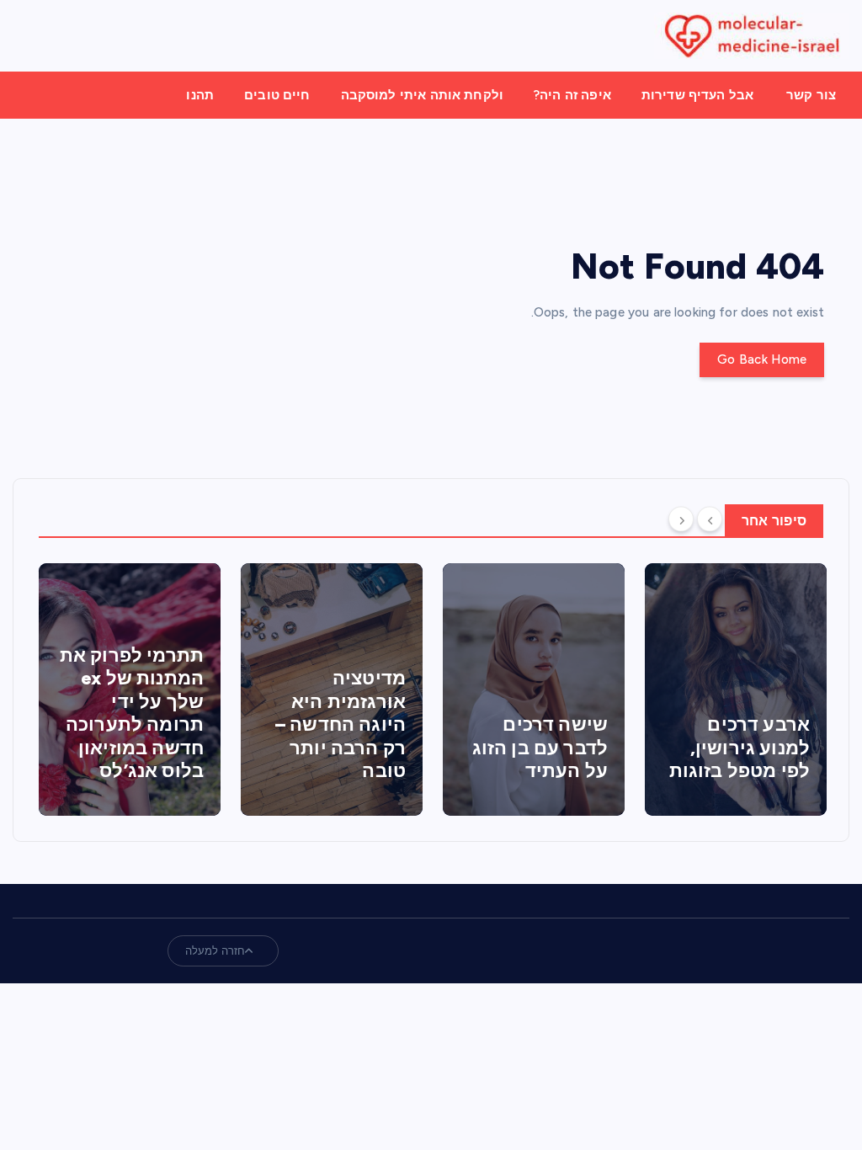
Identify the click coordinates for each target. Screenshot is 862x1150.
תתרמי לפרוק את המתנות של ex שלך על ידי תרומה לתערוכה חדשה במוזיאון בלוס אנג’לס (132, 713)
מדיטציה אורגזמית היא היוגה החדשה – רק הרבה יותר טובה (340, 724)
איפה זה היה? (572, 95)
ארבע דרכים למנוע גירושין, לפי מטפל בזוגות (739, 747)
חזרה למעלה (215, 951)
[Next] (681, 519)
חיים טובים (277, 95)
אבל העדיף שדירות (697, 95)
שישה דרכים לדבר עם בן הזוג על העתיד (540, 747)
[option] (130, 689)
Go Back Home (761, 359)
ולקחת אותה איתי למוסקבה (422, 95)
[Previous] (709, 519)
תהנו (200, 95)
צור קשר (811, 95)
